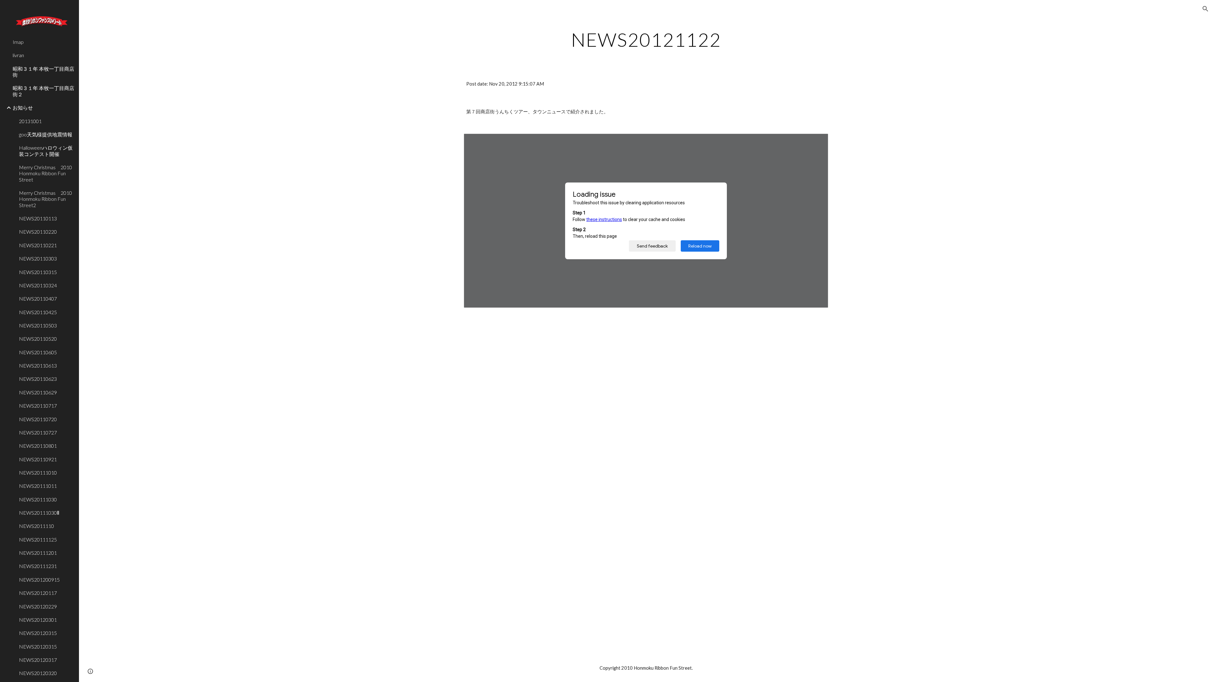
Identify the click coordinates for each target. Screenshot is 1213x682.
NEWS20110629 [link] (38, 392)
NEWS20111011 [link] (38, 486)
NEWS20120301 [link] (38, 620)
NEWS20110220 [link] (38, 232)
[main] (646, 39)
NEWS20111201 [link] (38, 553)
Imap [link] (18, 42)
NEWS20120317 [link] (38, 660)
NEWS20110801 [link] (38, 446)
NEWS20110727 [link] (38, 432)
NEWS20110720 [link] (38, 419)
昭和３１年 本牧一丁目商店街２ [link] (43, 91)
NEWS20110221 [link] (38, 245)
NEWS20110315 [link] (38, 272)
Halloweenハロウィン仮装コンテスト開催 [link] (46, 151)
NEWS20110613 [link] (38, 365)
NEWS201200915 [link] (39, 580)
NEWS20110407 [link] (38, 299)
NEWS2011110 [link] (36, 526)
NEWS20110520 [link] (38, 339)
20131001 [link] (30, 121)
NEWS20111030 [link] (38, 499)
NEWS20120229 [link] (38, 606)
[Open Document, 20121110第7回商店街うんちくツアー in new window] (816, 142)
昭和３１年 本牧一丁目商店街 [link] (43, 72)
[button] (1205, 8)
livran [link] (18, 55)
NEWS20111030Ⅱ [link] (39, 513)
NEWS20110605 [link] (38, 352)
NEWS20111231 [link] (38, 566)
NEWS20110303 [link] (38, 258)
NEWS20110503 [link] (38, 325)
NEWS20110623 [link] (38, 379)
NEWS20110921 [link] (38, 459)
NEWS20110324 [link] (38, 285)
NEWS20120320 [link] (38, 673)
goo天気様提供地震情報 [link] (45, 134)
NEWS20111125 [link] (38, 539)
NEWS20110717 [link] (38, 406)
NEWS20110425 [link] (38, 312)
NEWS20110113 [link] (38, 218)
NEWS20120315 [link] (38, 633)
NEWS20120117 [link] (38, 593)
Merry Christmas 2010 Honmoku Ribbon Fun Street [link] (47, 173)
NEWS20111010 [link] (38, 473)
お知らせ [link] (23, 108)
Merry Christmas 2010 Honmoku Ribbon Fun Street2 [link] (47, 199)
